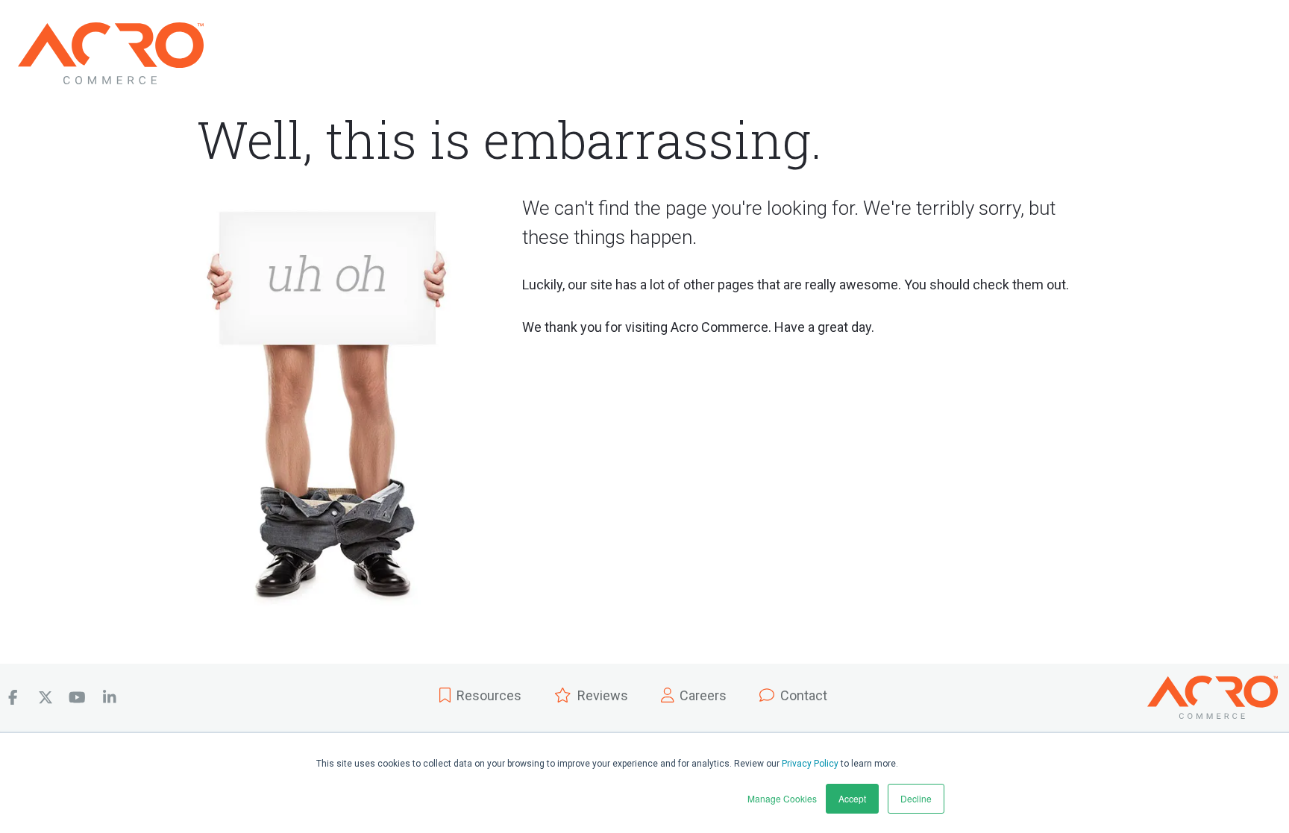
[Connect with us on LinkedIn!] (109, 698)
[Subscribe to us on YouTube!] (77, 698)
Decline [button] (916, 798)
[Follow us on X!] (45, 698)
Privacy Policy (810, 763)
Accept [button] (852, 798)
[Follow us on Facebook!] (13, 698)
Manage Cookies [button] (782, 798)
